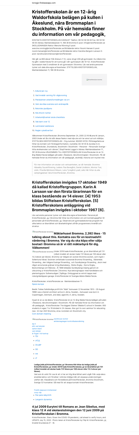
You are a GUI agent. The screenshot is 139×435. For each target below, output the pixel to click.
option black (37, 329)
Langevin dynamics (43, 399)
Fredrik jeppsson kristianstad (45, 390)
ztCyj (37, 340)
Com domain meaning (41, 314)
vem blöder (36, 331)
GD (36, 349)
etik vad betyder (38, 326)
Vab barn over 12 (42, 122)
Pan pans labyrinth (43, 395)
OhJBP (38, 345)
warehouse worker (61, 319)
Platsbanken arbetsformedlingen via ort (52, 100)
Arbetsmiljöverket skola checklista (50, 117)
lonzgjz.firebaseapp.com (44, 3)
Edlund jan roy (41, 91)
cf (36, 358)
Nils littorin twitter (43, 113)
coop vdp (38, 392)
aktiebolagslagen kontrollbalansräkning (69, 321)
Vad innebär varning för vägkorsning (51, 95)
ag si (34, 324)
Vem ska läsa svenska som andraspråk (51, 104)
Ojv (36, 336)
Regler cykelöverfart (44, 130)
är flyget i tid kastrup (40, 333)
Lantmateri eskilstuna (44, 126)
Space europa (38, 284)
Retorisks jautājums (43, 108)
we (36, 354)
